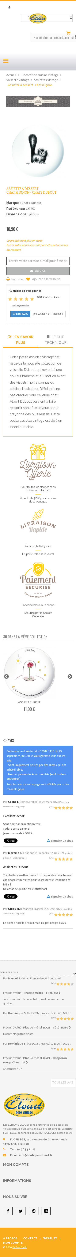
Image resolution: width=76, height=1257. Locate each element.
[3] (21, 299)
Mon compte (15, 1164)
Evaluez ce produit (49, 313)
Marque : (13, 203)
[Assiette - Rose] (29, 672)
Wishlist (50, 1238)
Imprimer (17, 279)
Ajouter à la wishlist (45, 279)
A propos (10, 1238)
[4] (26, 299)
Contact (30, 1238)
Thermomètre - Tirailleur (41, 992)
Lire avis (21, 313)
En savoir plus (24, 339)
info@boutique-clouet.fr (35, 1155)
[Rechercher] (71, 18)
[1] (10, 299)
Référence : (16, 209)
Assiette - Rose (29, 702)
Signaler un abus (61, 840)
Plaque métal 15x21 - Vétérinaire (46, 1027)
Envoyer (40, 271)
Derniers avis (9, 972)
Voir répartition (20, 305)
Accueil (11, 75)
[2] (15, 299)
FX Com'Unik (19, 1247)
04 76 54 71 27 (26, 1149)
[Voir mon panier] (69, 33)
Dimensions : (17, 214)
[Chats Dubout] (38, 101)
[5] (32, 299)
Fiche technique (55, 339)
